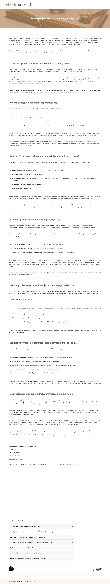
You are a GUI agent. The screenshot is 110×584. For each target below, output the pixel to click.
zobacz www (32, 581)
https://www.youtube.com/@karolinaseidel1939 (64, 464)
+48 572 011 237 (14, 456)
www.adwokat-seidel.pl (15, 459)
